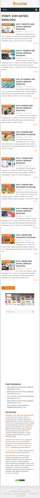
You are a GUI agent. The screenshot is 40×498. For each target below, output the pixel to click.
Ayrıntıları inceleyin (12, 473)
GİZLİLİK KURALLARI (19, 493)
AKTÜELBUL (19, 31)
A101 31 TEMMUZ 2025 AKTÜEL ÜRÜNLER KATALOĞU (25, 53)
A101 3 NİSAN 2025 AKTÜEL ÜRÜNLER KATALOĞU (24, 263)
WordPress (22, 439)
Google (18, 441)
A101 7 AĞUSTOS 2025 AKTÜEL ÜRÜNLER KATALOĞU (25, 26)
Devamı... (35, 43)
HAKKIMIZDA (33, 493)
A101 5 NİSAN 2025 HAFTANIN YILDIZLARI (26, 236)
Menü (5, 9)
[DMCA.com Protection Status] (20, 481)
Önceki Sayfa (9, 288)
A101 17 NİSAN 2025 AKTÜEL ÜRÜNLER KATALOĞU (24, 160)
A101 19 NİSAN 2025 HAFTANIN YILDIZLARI (26, 133)
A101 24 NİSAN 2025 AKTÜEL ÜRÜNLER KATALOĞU (24, 108)
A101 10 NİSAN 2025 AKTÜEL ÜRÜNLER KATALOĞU (24, 211)
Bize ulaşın (7, 493)
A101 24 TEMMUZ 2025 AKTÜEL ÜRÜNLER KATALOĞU (25, 81)
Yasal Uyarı (21, 496)
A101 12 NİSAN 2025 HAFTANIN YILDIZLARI (26, 186)
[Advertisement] (20, 349)
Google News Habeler (11, 450)
